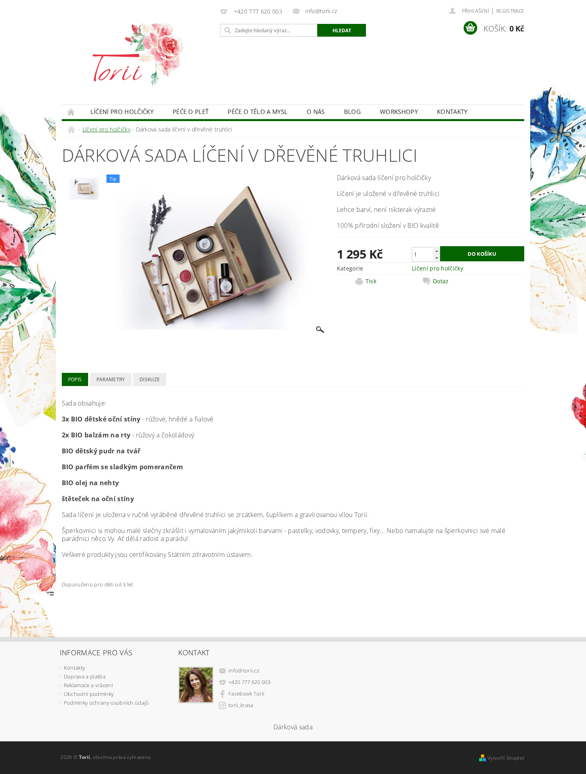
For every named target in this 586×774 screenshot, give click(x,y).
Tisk (371, 281)
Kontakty (452, 112)
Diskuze (150, 379)
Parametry (110, 379)
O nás (316, 112)
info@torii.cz (243, 670)
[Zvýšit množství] (436, 251)
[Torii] (139, 56)
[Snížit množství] (436, 258)
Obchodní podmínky (89, 694)
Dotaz (441, 281)
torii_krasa (241, 705)
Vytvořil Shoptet (506, 757)
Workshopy (399, 112)
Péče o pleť (191, 112)
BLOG (352, 112)
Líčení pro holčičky (121, 112)
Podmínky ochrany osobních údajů (106, 702)
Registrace (510, 11)
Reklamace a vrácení (88, 685)
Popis (75, 379)
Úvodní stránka (71, 112)
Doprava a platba (85, 676)
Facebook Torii (246, 693)
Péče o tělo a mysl (257, 112)
